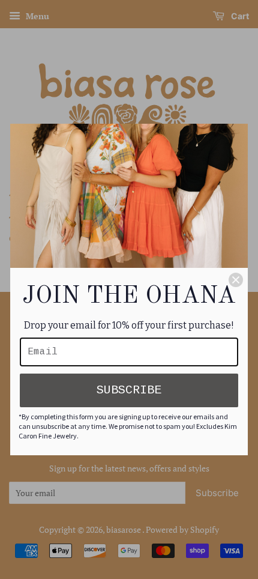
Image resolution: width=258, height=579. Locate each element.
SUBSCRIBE (129, 390)
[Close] (236, 280)
